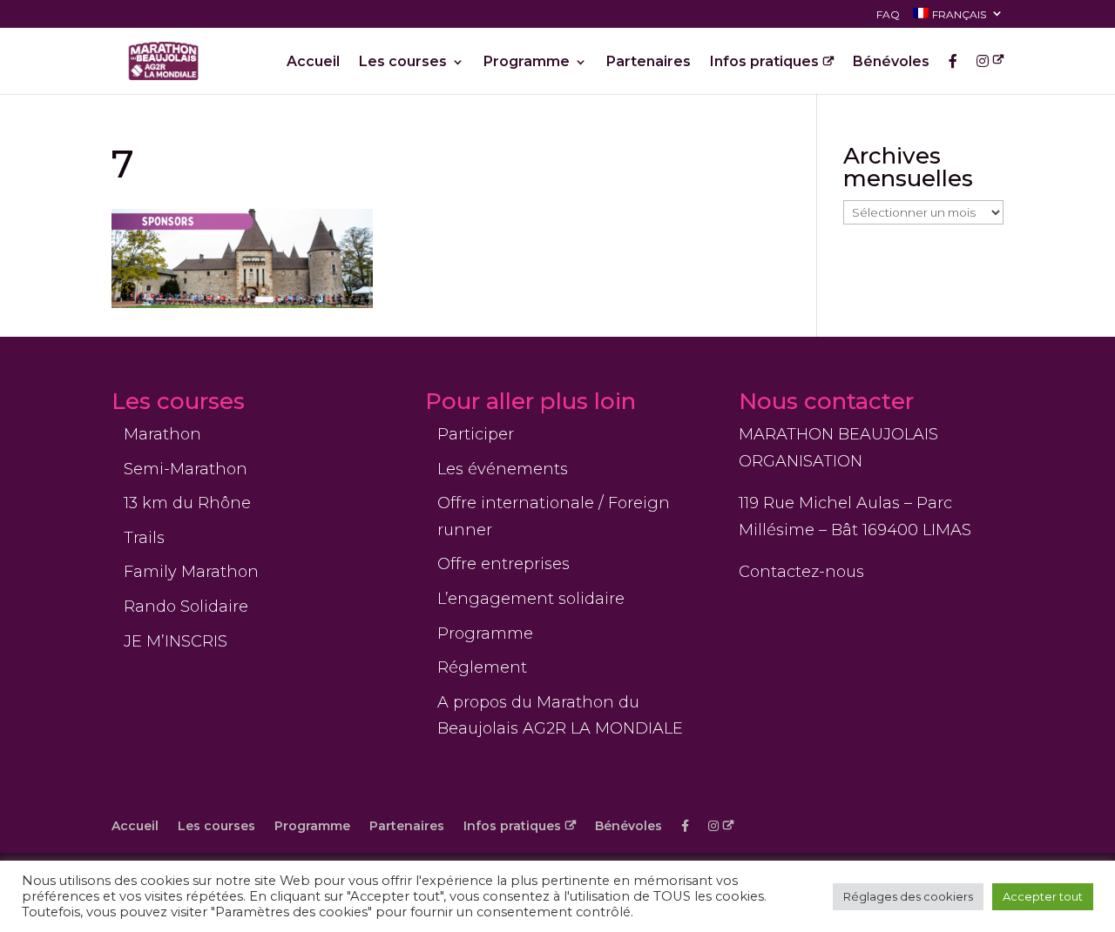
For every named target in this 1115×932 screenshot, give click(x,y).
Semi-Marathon (185, 469)
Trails (144, 537)
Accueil (313, 63)
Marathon (162, 434)
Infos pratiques (764, 63)
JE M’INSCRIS (175, 641)
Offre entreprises (503, 563)
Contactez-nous (801, 571)
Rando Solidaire (186, 606)
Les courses (403, 63)
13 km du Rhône (187, 503)
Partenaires (648, 63)
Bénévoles (891, 63)
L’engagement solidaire (531, 598)
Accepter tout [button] (1043, 896)
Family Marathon (191, 571)
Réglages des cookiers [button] (908, 896)
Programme (526, 63)
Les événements (502, 469)
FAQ (888, 15)
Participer (475, 434)
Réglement (482, 667)
